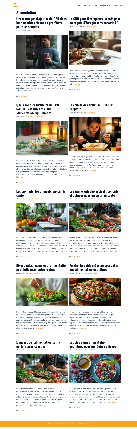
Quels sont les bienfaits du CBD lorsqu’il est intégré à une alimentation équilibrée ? (37, 108)
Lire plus (32, 91)
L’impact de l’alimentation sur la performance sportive (38, 344)
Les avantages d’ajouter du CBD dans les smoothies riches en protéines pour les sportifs (41, 22)
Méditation (118, 5)
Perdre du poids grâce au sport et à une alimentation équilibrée (93, 267)
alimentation (105, 5)
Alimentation (23, 96)
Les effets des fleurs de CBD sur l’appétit (91, 106)
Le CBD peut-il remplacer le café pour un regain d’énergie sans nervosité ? (95, 20)
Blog (87, 424)
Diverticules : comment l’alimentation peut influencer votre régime (41, 267)
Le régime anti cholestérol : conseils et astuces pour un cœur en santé (94, 193)
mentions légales (72, 424)
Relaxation (81, 5)
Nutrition (93, 5)
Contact (81, 424)
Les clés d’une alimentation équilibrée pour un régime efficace (92, 344)
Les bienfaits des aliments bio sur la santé (40, 193)
